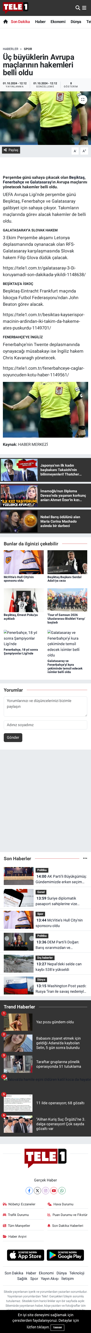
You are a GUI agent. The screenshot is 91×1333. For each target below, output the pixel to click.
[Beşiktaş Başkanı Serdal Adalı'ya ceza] (67, 562)
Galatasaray (41, 182)
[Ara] (78, 8)
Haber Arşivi (17, 1237)
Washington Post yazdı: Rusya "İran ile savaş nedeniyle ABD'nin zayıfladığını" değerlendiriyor (61, 989)
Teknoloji (76, 1273)
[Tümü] (85, 858)
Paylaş (13, 150)
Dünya (76, 21)
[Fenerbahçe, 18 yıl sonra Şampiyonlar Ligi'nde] (24, 638)
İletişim (67, 1278)
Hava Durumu (63, 1204)
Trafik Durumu (18, 1215)
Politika (42, 870)
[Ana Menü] (84, 8)
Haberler (10, 49)
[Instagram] (45, 1190)
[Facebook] (29, 1190)
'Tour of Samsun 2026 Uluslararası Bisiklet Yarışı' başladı (66, 618)
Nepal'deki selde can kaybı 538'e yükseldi (59, 967)
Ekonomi (58, 21)
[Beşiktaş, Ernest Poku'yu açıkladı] (24, 600)
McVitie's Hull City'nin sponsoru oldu (19, 579)
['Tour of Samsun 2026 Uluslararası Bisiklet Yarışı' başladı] (67, 600)
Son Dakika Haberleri (67, 1226)
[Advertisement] (45, 802)
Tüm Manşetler (19, 1226)
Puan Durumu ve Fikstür (70, 1215)
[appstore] (25, 1256)
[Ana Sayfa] (5, 21)
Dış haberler (45, 957)
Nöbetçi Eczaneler (21, 1204)
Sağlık (22, 1278)
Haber (40, 21)
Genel (41, 892)
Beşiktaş (77, 177)
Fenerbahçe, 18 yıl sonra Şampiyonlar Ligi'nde (21, 651)
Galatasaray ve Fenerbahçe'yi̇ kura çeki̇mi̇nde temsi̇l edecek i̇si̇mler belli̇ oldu (64, 666)
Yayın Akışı (50, 1278)
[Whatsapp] (62, 1190)
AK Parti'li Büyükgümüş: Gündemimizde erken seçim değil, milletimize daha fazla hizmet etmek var (61, 879)
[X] (37, 1190)
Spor (28, 49)
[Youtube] (53, 1190)
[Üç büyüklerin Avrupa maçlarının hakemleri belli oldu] (45, 118)
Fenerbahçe (13, 182)
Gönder (13, 737)
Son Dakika (20, 21)
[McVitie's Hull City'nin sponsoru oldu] (24, 562)
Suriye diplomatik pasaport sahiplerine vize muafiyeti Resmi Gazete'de (58, 901)
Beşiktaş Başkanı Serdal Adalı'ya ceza (64, 579)
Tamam (57, 1327)
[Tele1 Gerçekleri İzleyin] (15, 8)
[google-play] (65, 1256)
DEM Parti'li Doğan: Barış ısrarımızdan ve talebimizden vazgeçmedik (58, 945)
